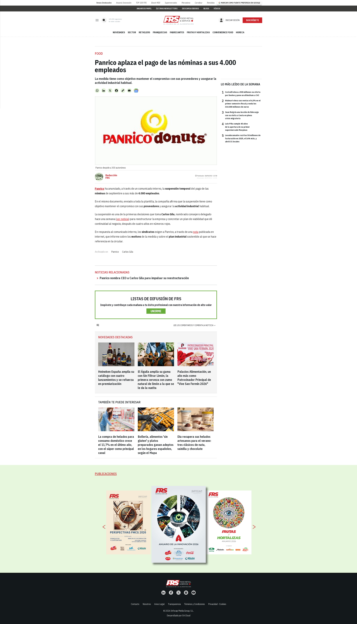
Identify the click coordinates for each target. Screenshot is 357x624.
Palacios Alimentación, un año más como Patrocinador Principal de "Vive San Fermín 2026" (194, 378)
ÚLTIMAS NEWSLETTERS (167, 8)
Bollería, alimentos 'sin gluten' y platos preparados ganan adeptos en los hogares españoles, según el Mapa (155, 445)
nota (195, 232)
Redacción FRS (111, 176)
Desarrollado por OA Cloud (178, 615)
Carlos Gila (127, 251)
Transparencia (174, 604)
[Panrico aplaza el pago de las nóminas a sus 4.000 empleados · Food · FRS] (178, 20)
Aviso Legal (159, 604)
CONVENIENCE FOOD (223, 32)
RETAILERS (144, 32)
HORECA (240, 32)
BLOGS (206, 8)
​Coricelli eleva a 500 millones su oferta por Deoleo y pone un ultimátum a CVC (241, 93)
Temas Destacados (104, 3)
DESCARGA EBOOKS (190, 8)
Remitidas (211, 3)
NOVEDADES (119, 32)
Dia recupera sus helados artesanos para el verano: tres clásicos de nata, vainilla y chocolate (194, 443)
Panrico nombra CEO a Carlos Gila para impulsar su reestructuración (144, 278)
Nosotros (147, 604)
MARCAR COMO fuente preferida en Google (240, 3)
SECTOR (132, 32)
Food (99, 53)
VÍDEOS (217, 8)
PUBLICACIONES (106, 474)
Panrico (115, 251)
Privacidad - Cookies (217, 604)
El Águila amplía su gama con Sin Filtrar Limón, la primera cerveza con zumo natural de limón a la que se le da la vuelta (156, 380)
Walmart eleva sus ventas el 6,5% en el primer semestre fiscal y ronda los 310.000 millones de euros (241, 103)
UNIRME (156, 311)
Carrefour (198, 3)
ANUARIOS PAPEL (144, 8)
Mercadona (186, 3)
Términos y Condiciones (194, 604)
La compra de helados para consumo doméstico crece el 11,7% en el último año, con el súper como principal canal (116, 445)
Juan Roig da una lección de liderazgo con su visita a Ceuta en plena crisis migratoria (240, 115)
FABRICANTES (177, 32)
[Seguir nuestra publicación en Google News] (136, 90)
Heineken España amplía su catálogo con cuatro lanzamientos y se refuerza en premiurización (116, 378)
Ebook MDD (155, 3)
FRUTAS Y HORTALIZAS (198, 32)
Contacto (135, 604)
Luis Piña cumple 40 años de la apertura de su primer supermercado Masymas (236, 126)
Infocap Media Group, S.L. (182, 610)
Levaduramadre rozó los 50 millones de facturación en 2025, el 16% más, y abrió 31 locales (241, 138)
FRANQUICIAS (160, 32)
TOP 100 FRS (141, 3)
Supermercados (171, 3)
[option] (178, 524)
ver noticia (122, 219)
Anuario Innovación (123, 3)
